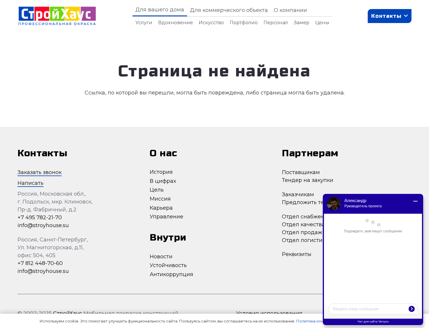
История (161, 172)
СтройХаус (67, 313)
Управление (166, 216)
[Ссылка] (57, 16)
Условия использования (270, 313)
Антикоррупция (171, 274)
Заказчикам (298, 194)
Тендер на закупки (307, 180)
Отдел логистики (305, 240)
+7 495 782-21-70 (40, 217)
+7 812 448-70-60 (40, 263)
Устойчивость (168, 265)
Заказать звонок (40, 172)
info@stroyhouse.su (43, 225)
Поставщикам (301, 172)
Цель (157, 190)
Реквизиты (296, 254)
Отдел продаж (302, 232)
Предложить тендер (310, 202)
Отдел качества (303, 224)
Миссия (160, 199)
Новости (161, 256)
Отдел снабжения (306, 216)
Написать (30, 183)
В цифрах (163, 181)
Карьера (161, 208)
